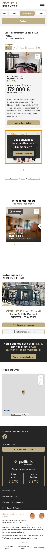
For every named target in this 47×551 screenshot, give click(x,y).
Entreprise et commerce (12, 502)
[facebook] (4, 436)
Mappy (26, 415)
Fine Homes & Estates (11, 508)
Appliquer (23, 21)
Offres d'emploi (8, 490)
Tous (4, 13)
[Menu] (42, 4)
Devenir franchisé (9, 496)
